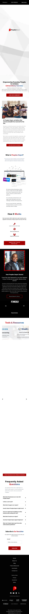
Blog (15, 563)
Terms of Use (15, 575)
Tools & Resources (14, 565)
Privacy (14, 577)
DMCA (14, 582)
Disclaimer (14, 580)
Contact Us (14, 570)
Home (14, 558)
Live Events (14, 568)
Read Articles (24, 2)
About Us (14, 560)
